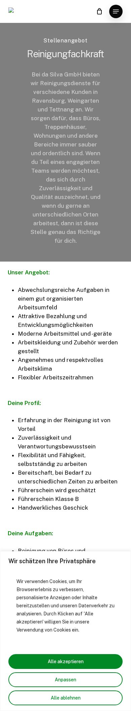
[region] (65, 631)
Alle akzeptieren (66, 661)
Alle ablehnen (66, 698)
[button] (116, 11)
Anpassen (65, 679)
